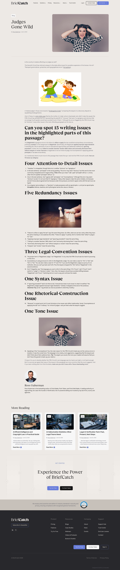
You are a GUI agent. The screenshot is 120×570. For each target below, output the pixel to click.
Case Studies (69, 527)
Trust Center (72, 3)
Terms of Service (91, 558)
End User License (103, 531)
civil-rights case (40, 116)
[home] (19, 3)
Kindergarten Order (55, 111)
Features (35, 3)
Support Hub (102, 524)
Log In (82, 3)
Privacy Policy (104, 558)
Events (86, 531)
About (86, 524)
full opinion (67, 67)
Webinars (68, 531)
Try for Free (54, 531)
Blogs (67, 524)
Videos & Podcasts (71, 535)
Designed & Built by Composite (100, 567)
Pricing (49, 3)
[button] (43, 3)
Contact (100, 535)
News (85, 527)
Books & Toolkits (70, 538)
